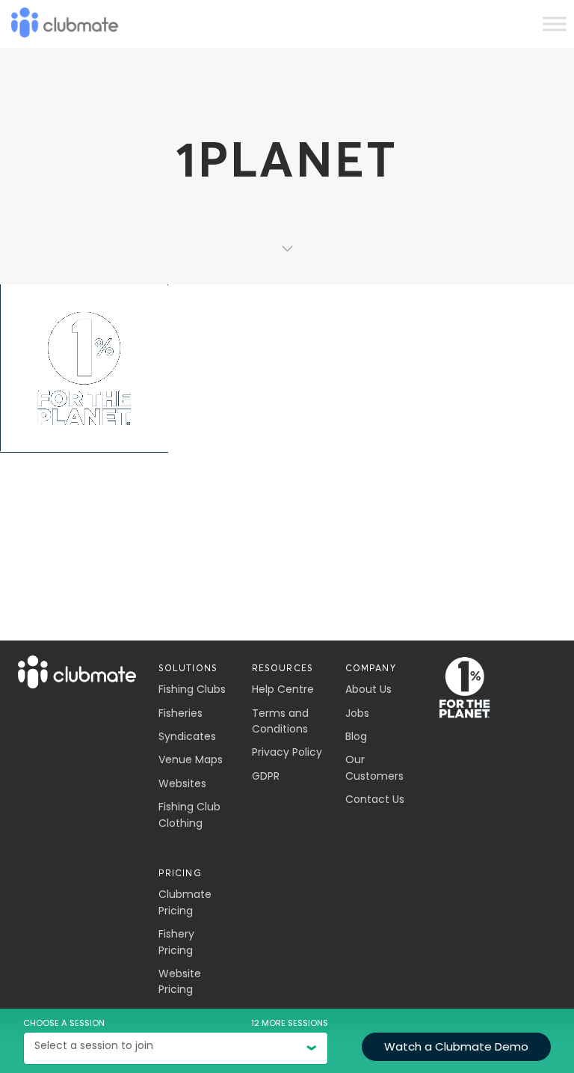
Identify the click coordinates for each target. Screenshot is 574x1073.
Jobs (357, 713)
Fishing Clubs (192, 689)
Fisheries (180, 713)
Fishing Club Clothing (189, 814)
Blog (356, 736)
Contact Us (374, 799)
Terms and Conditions (280, 721)
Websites (182, 783)
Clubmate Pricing (185, 902)
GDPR (266, 775)
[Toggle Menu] (555, 23)
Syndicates (187, 736)
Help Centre (283, 689)
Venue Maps (190, 759)
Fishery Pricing (176, 941)
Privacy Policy (287, 752)
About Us (368, 689)
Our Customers (374, 767)
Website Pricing (179, 981)
